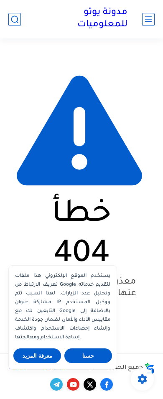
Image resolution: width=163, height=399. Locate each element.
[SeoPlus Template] (150, 368)
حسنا (88, 356)
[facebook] (106, 384)
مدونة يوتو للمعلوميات (102, 19)
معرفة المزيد (37, 356)
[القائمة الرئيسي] (148, 19)
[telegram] (56, 384)
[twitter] (90, 384)
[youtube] (73, 384)
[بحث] (14, 19)
